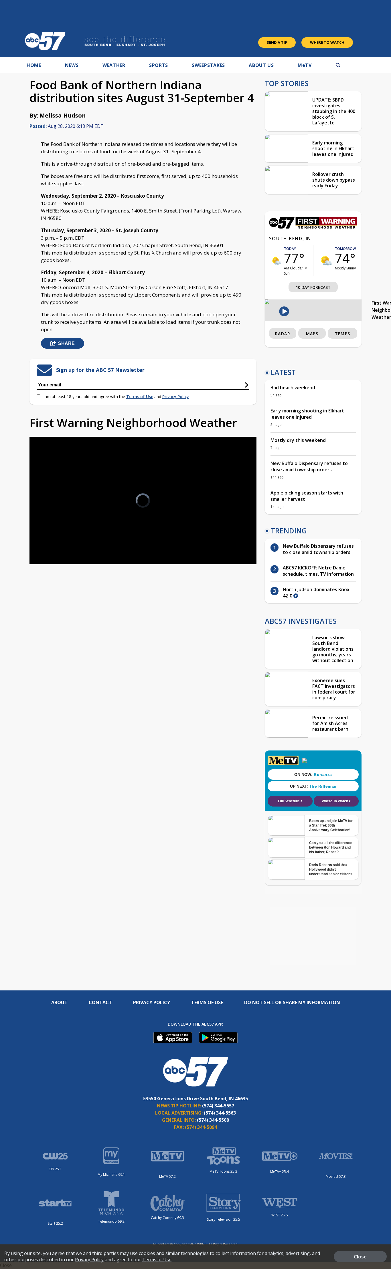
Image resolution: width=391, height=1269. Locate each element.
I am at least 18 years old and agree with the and (115, 396)
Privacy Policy (175, 396)
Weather (113, 65)
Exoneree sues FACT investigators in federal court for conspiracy (333, 689)
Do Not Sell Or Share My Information (292, 1002)
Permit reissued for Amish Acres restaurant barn (330, 723)
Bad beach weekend (292, 387)
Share (66, 343)
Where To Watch (327, 42)
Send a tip (277, 42)
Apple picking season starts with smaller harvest (306, 496)
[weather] (276, 260)
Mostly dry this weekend (298, 440)
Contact (100, 1002)
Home (34, 65)
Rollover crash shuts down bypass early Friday (333, 180)
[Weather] (313, 227)
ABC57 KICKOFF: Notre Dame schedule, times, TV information (318, 571)
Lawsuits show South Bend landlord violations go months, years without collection (333, 649)
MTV (305, 65)
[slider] (49, 539)
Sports (158, 65)
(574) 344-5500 (213, 1120)
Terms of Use (139, 396)
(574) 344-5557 (218, 1106)
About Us (261, 65)
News (72, 65)
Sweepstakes (208, 65)
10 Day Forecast (313, 287)
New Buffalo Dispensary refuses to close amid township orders (309, 466)
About (59, 1002)
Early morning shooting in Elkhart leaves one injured (333, 148)
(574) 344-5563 (220, 1113)
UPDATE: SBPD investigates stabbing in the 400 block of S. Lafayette (333, 111)
